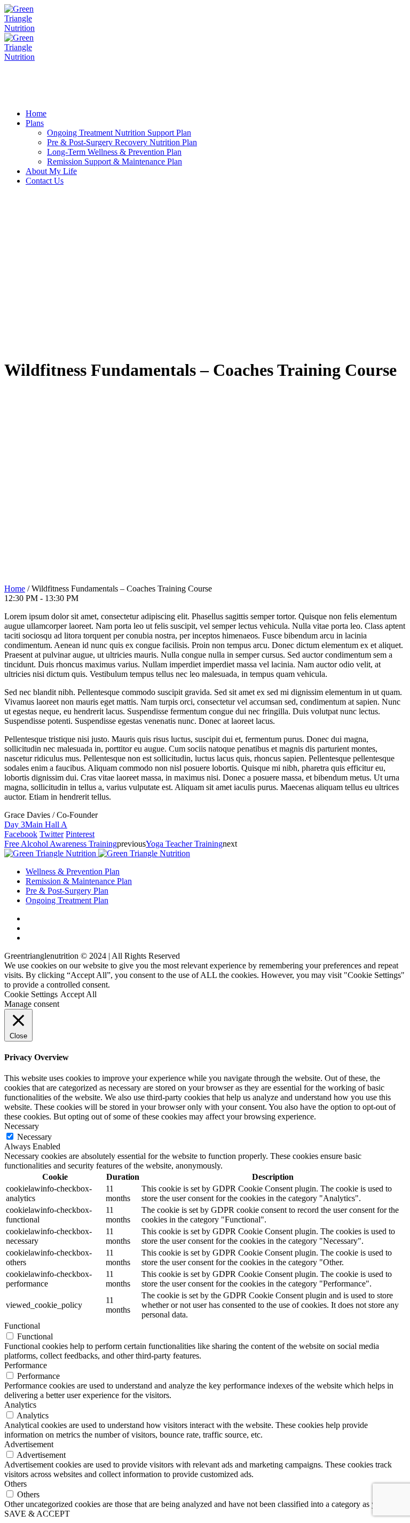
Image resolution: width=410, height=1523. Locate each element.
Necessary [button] (21, 1126)
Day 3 (14, 824)
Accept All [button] (78, 994)
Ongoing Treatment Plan (67, 900)
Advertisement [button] (28, 1444)
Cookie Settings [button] (31, 994)
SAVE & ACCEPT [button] (37, 1513)
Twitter (52, 834)
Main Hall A (46, 824)
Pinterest (80, 834)
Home (14, 588)
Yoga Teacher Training (184, 843)
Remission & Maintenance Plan (79, 881)
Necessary (34, 1136)
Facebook (20, 834)
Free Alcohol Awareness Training (60, 843)
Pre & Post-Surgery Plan (67, 890)
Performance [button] (25, 1365)
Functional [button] (22, 1325)
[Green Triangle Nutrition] (97, 853)
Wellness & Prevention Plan (73, 871)
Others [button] (15, 1483)
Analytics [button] (20, 1404)
